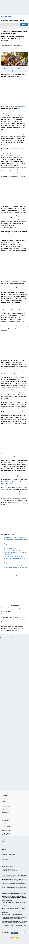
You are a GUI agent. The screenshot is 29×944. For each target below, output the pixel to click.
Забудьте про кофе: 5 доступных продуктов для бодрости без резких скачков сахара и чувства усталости (13, 620)
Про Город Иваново (5, 803)
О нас (3, 841)
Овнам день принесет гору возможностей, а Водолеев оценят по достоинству (15, 552)
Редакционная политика (6, 846)
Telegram (3, 839)
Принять (24, 24)
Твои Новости (4, 795)
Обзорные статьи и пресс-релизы (8, 854)
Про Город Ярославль (6, 806)
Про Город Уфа (5, 814)
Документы (21, 20)
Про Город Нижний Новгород (7, 818)
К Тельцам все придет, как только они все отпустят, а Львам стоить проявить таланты (15, 540)
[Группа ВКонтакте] (7, 68)
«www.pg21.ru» (11, 866)
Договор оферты (5, 851)
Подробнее (9, 900)
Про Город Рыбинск (5, 812)
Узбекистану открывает (18, 106)
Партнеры (4, 861)
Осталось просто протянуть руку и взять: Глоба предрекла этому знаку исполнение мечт (14, 559)
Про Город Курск (5, 809)
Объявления (4, 849)
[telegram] (17, 575)
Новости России (7, 45)
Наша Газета (4, 801)
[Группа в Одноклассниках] (5, 834)
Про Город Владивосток (6, 823)
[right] (27, 21)
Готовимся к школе (13, 20)
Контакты (3, 844)
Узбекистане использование (10, 281)
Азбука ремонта (4, 20)
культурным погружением (9, 483)
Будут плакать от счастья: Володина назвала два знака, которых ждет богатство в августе (14, 546)
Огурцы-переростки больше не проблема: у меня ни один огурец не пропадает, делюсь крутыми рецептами (15, 565)
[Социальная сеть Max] (14, 71)
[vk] (12, 575)
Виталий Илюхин (20, 50)
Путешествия (18, 45)
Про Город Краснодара (6, 826)
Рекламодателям (5, 859)
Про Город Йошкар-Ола (6, 798)
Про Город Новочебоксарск (7, 793)
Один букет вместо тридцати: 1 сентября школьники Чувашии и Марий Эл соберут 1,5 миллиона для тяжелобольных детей (13, 629)
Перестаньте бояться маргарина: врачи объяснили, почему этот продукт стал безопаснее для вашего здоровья (14, 610)
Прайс (3, 856)
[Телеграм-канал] (21, 68)
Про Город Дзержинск (6, 820)
